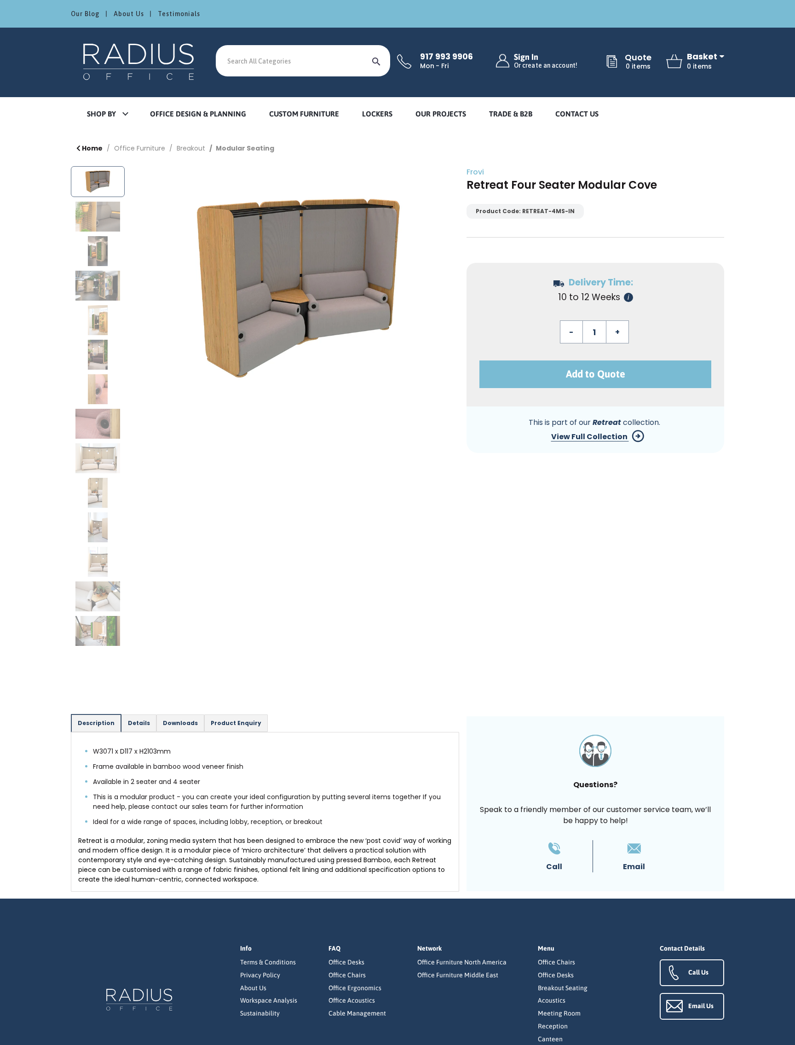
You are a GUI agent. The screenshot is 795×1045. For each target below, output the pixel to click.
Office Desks (346, 962)
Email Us (701, 1006)
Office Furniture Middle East (457, 975)
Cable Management (357, 1013)
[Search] (376, 60)
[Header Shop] (140, 61)
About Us (129, 13)
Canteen (550, 1039)
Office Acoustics (351, 1000)
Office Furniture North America (462, 962)
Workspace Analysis (268, 1000)
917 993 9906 (446, 57)
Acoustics (551, 1000)
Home (92, 148)
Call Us (698, 972)
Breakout (191, 148)
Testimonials (179, 13)
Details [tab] (139, 723)
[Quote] (612, 62)
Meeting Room (559, 1013)
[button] (107, 114)
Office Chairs (347, 975)
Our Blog (85, 13)
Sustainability (260, 1013)
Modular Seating (245, 148)
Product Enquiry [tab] (236, 723)
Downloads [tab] (180, 723)
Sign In (545, 61)
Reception (553, 1026)
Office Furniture (139, 148)
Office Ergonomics (354, 988)
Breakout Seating (563, 988)
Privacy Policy (260, 975)
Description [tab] (96, 723)
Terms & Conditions (268, 962)
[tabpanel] (265, 812)
